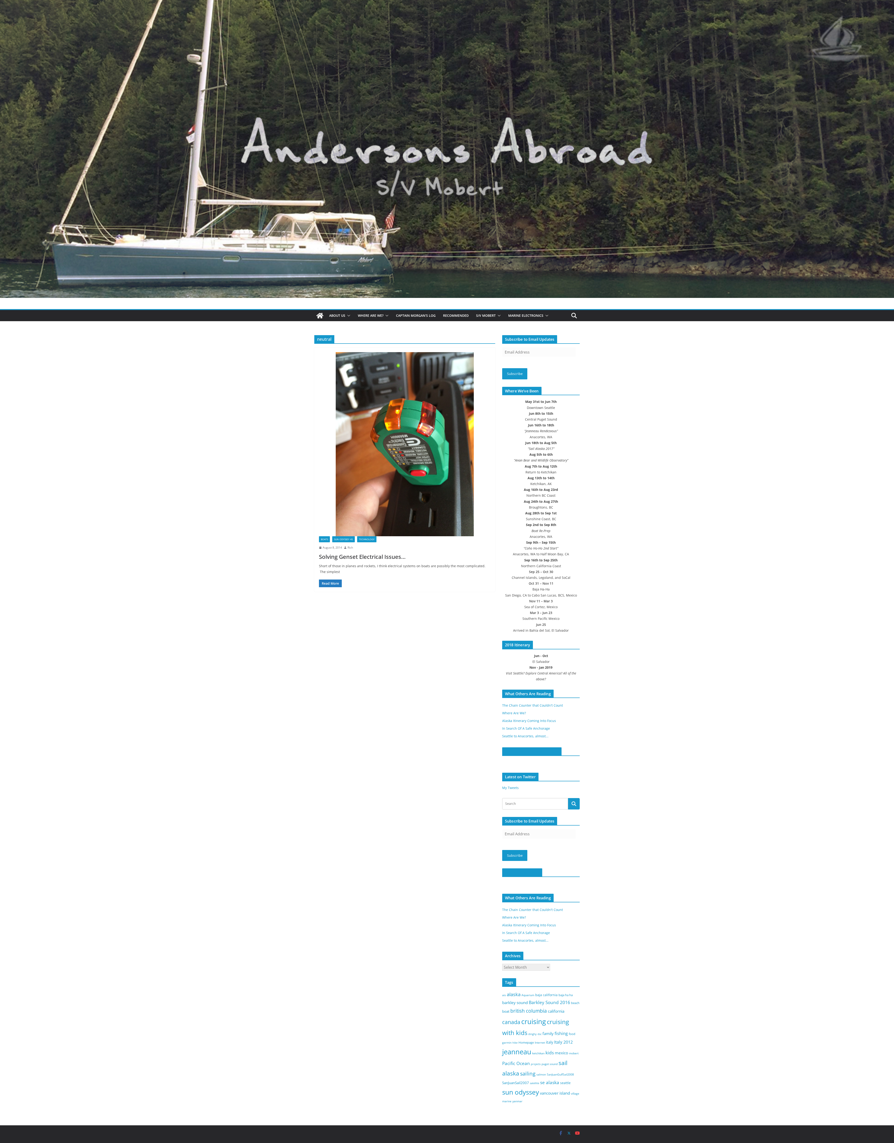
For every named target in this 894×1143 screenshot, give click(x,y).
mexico (561, 1052)
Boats (324, 539)
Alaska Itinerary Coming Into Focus (529, 720)
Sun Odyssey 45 (343, 539)
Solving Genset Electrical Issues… (362, 556)
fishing (561, 1033)
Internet (540, 1042)
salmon (541, 1074)
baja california (546, 995)
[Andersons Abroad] (447, 3)
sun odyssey (520, 1092)
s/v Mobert (486, 315)
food (572, 1034)
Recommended (456, 315)
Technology (367, 539)
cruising (533, 1021)
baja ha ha (566, 995)
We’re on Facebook (522, 872)
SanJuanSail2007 (515, 1082)
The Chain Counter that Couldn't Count (532, 705)
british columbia (528, 1011)
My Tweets (510, 788)
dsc (540, 1034)
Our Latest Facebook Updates (532, 751)
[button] (347, 315)
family (548, 1033)
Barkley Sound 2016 (549, 1002)
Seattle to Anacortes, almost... (525, 736)
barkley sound (515, 1002)
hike (515, 1042)
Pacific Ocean (516, 1063)
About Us (337, 315)
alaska (514, 994)
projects (536, 1064)
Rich (350, 548)
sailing (527, 1073)
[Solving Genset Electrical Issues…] (405, 444)
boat (505, 1011)
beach (575, 1003)
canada (511, 1022)
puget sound (550, 1064)
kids (549, 1053)
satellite (534, 1083)
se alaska (549, 1082)
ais (504, 995)
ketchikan (538, 1053)
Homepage (526, 1042)
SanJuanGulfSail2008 (560, 1074)
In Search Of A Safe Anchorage (526, 728)
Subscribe (515, 373)
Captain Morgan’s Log (416, 315)
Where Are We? (370, 315)
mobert (574, 1053)
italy (549, 1042)
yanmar (517, 1101)
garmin (506, 1043)
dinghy (532, 1034)
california (556, 1011)
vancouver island (555, 1093)
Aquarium (528, 995)
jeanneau (516, 1051)
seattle (565, 1083)
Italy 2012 (563, 1042)
